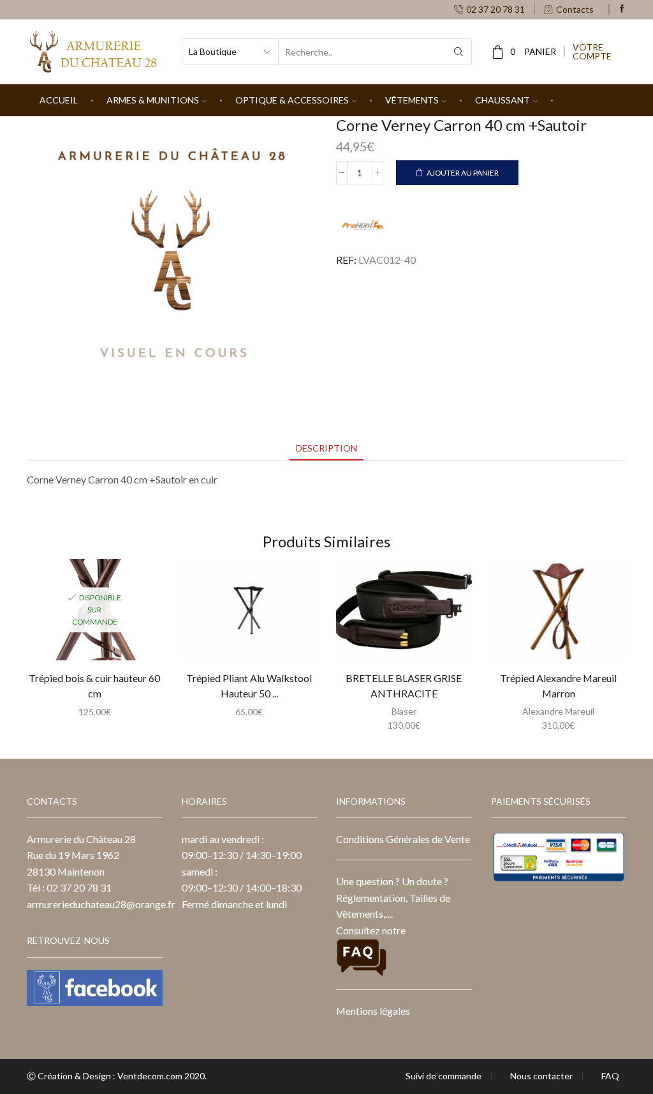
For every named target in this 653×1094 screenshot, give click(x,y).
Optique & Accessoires (292, 100)
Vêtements (412, 100)
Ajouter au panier (463, 173)
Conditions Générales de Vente (403, 839)
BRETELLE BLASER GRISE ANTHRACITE (404, 685)
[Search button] (458, 52)
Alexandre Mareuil (558, 711)
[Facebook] (622, 9)
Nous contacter (541, 1076)
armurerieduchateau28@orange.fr (101, 904)
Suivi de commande (443, 1076)
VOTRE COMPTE (592, 52)
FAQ (610, 1076)
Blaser (404, 711)
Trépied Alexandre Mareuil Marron (558, 685)
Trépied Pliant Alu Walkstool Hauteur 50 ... (249, 685)
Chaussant (502, 100)
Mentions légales (373, 1011)
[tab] (326, 448)
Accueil (59, 100)
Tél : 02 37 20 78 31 (69, 887)
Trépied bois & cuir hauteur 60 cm (94, 685)
